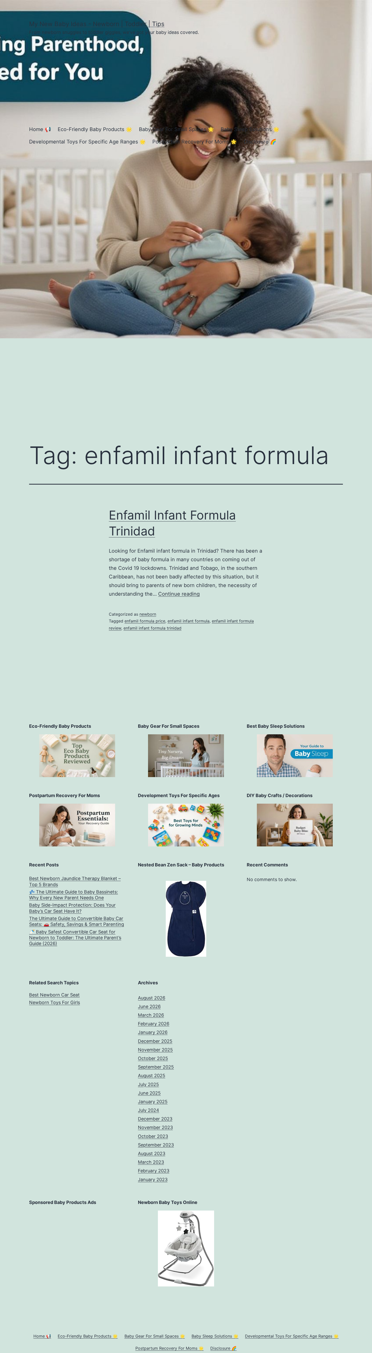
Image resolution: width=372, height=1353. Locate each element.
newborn (147, 614)
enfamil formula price (145, 620)
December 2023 (155, 1118)
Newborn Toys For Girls (54, 1002)
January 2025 (153, 1101)
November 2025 (155, 1049)
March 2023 (151, 1162)
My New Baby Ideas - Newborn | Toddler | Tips (96, 24)
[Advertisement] (186, 383)
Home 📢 (40, 129)
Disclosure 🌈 (260, 142)
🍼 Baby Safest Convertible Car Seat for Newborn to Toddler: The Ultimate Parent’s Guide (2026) (75, 937)
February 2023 (153, 1170)
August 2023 (151, 1153)
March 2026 (151, 1015)
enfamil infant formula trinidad (152, 628)
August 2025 (151, 1075)
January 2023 (153, 1179)
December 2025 (155, 1041)
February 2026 (153, 1023)
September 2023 (156, 1145)
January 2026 (153, 1032)
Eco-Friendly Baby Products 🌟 (95, 129)
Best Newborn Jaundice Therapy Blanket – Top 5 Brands (75, 881)
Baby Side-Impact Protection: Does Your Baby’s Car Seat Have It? (72, 907)
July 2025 (148, 1084)
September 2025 (156, 1067)
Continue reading (179, 594)
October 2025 (153, 1058)
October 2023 (153, 1136)
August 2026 (151, 998)
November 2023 (155, 1127)
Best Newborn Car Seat (54, 994)
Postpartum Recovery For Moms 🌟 (194, 142)
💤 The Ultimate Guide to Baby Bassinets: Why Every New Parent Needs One (73, 894)
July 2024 (148, 1110)
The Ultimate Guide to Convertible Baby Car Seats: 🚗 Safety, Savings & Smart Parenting (76, 921)
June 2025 (149, 1093)
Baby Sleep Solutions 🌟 (250, 129)
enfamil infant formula (189, 620)
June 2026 (149, 1006)
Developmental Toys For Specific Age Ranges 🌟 (87, 142)
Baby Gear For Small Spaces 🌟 (176, 129)
